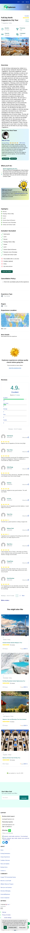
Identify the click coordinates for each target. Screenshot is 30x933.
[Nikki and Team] (26, 750)
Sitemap (4, 912)
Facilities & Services (5, 860)
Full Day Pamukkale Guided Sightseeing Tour (14, 681)
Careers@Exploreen (5, 894)
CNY (18, 1)
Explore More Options (6, 271)
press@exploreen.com (21, 193)
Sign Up (27, 1)
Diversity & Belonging (5, 890)
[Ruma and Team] (26, 635)
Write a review (5, 600)
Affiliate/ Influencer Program (7, 884)
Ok (5, 927)
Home (2, 850)
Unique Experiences (5, 856)
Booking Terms (4, 867)
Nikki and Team (6, 140)
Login (23, 1)
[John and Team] (26, 674)
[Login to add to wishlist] (26, 40)
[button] (28, 7)
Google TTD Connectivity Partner (8, 877)
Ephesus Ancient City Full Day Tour (11, 757)
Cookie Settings (7, 917)
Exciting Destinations (5, 853)
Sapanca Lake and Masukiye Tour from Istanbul (14, 719)
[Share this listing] (23, 40)
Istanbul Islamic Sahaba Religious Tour (12, 642)
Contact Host (13, 158)
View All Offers (6, 158)
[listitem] (15, 633)
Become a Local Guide (6, 880)
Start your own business (6, 887)
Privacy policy (22, 927)
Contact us (3, 870)
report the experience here (15, 368)
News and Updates (5, 863)
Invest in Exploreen (5, 897)
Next (23, 595)
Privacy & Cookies (6, 914)
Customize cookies (13, 927)
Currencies (3, 906)
